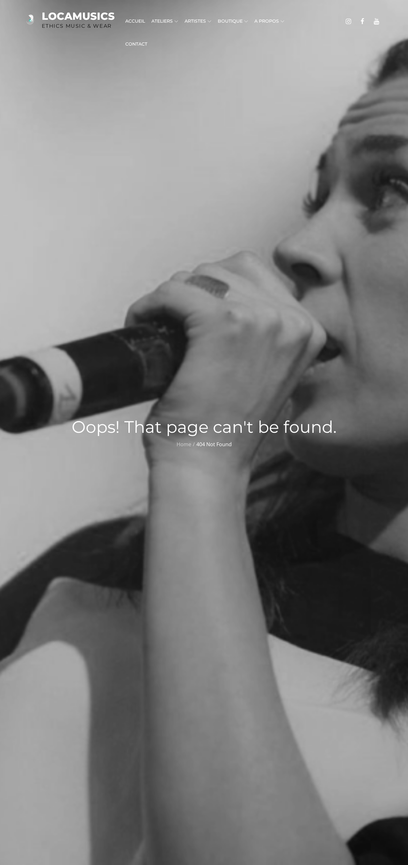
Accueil (135, 21)
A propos (266, 21)
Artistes (195, 21)
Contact (136, 44)
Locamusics (78, 16)
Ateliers (162, 21)
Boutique (230, 21)
